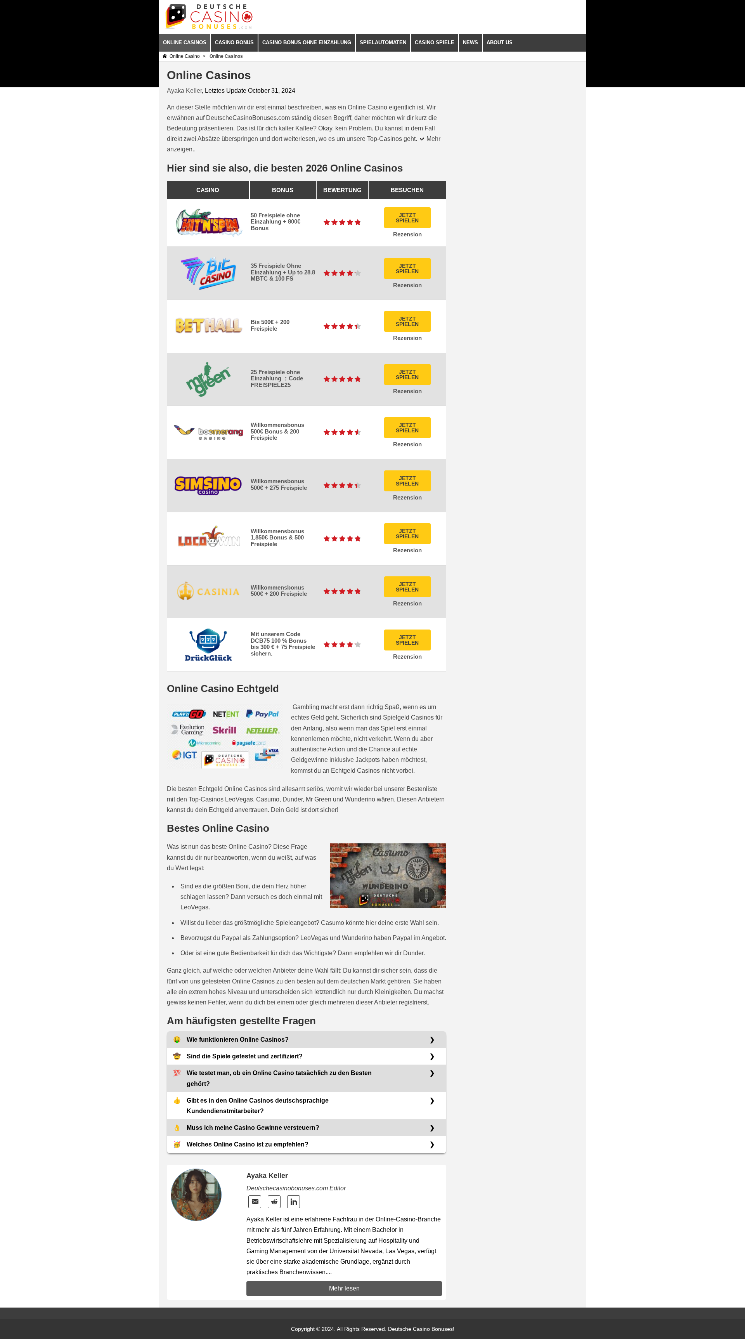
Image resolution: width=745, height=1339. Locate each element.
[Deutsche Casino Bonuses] (209, 28)
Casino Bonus (234, 42)
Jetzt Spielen (407, 218)
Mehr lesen (344, 1288)
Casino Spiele (434, 42)
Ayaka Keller (184, 90)
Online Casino (185, 56)
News (470, 42)
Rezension (407, 234)
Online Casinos (184, 42)
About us (500, 42)
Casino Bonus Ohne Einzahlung (306, 42)
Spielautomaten (383, 42)
